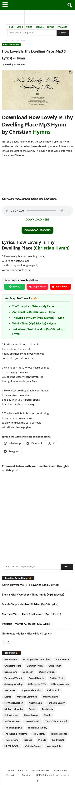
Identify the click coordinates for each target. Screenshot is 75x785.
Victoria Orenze (33, 746)
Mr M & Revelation (13, 702)
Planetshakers (31, 715)
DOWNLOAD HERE (37, 219)
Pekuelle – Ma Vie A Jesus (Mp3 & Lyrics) (26, 623)
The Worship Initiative (15, 733)
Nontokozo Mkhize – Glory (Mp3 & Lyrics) (27, 633)
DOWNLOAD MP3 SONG (37, 230)
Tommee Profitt (59, 733)
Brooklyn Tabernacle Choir (36, 659)
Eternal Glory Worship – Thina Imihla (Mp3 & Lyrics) (33, 594)
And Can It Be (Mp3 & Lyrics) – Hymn (34, 312)
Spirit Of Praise (11, 721)
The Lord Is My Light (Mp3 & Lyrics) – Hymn (38, 317)
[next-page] (8, 642)
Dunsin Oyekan (47, 671)
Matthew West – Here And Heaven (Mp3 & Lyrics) (31, 614)
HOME (10, 27)
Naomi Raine (35, 702)
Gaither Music (57, 678)
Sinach (47, 715)
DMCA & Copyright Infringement (52, 775)
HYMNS (50, 27)
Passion (32, 709)
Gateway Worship (13, 684)
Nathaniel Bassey (56, 702)
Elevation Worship (13, 678)
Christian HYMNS (11, 44)
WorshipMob (54, 746)
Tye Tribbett (58, 739)
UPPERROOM (11, 746)
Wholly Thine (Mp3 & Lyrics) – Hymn (34, 323)
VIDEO (29, 27)
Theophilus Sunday (37, 727)
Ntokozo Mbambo (13, 709)
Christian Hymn (51, 248)
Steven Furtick (32, 721)
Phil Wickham (11, 715)
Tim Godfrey (38, 733)
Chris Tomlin (54, 665)
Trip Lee (28, 739)
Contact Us (11, 775)
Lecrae (7, 696)
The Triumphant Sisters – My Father (33, 306)
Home (4, 40)
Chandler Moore (12, 665)
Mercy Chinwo (50, 696)
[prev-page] (4, 642)
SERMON (40, 27)
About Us (22, 770)
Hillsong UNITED (37, 684)
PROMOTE (62, 27)
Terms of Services (40, 770)
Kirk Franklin (53, 690)
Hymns (41, 131)
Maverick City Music (27, 696)
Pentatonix (47, 709)
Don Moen (27, 671)
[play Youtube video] (37, 90)
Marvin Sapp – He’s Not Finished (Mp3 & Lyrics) (30, 604)
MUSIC (20, 27)
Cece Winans (62, 659)
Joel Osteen (10, 690)
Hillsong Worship (60, 684)
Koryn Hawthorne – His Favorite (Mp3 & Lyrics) (30, 584)
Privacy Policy (61, 770)
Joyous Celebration (31, 690)
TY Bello (42, 739)
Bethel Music (11, 659)
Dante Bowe (10, 671)
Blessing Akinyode (14, 64)
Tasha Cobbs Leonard (56, 721)
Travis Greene (11, 739)
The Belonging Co (13, 727)
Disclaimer (27, 775)
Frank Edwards (36, 678)
